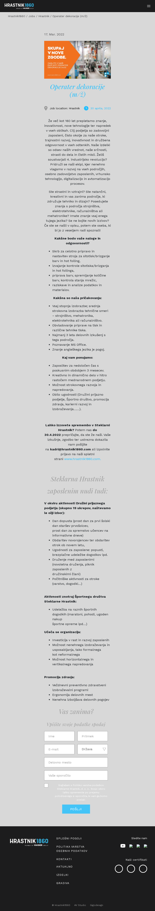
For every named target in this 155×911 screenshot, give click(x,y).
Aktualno (64, 866)
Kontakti (64, 859)
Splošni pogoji (69, 838)
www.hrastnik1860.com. (82, 459)
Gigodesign (96, 905)
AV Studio (80, 905)
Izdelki (62, 874)
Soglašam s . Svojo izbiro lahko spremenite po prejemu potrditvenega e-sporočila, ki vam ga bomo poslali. (81, 792)
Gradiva (62, 883)
